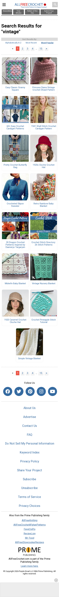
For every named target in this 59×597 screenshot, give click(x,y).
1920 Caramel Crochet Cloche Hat (15, 321)
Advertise (29, 417)
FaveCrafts (29, 529)
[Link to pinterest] (30, 391)
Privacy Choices (29, 506)
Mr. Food (29, 537)
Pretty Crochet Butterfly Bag (15, 166)
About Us (29, 408)
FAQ (29, 435)
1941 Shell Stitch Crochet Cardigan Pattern (43, 127)
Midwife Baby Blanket (15, 283)
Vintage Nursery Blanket (43, 283)
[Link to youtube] (52, 391)
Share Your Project (29, 470)
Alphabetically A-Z (13, 43)
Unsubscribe (29, 488)
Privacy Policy (29, 461)
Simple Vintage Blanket (29, 358)
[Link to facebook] (7, 391)
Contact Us (29, 426)
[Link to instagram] (41, 391)
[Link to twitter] (18, 391)
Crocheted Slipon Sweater (15, 205)
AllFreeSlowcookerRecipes (29, 542)
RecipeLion (30, 533)
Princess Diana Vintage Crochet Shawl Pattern (43, 88)
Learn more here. (29, 566)
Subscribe (29, 479)
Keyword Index (29, 452)
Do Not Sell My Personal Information (29, 443)
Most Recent (31, 43)
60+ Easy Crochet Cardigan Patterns (15, 127)
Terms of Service (29, 497)
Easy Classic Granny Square (15, 88)
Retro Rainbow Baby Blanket (44, 205)
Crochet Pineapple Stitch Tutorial (43, 321)
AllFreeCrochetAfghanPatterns (29, 524)
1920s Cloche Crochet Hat (43, 166)
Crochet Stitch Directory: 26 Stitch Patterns (43, 243)
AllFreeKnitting (29, 520)
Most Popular (47, 43)
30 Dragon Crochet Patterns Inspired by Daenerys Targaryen (15, 245)
